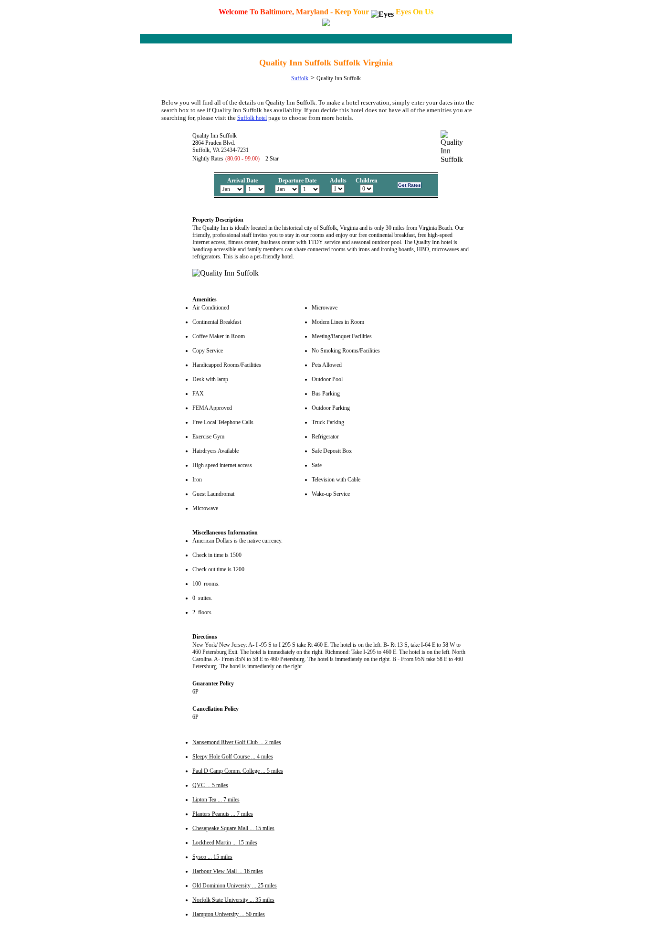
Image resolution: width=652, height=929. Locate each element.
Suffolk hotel (252, 118)
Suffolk (299, 78)
